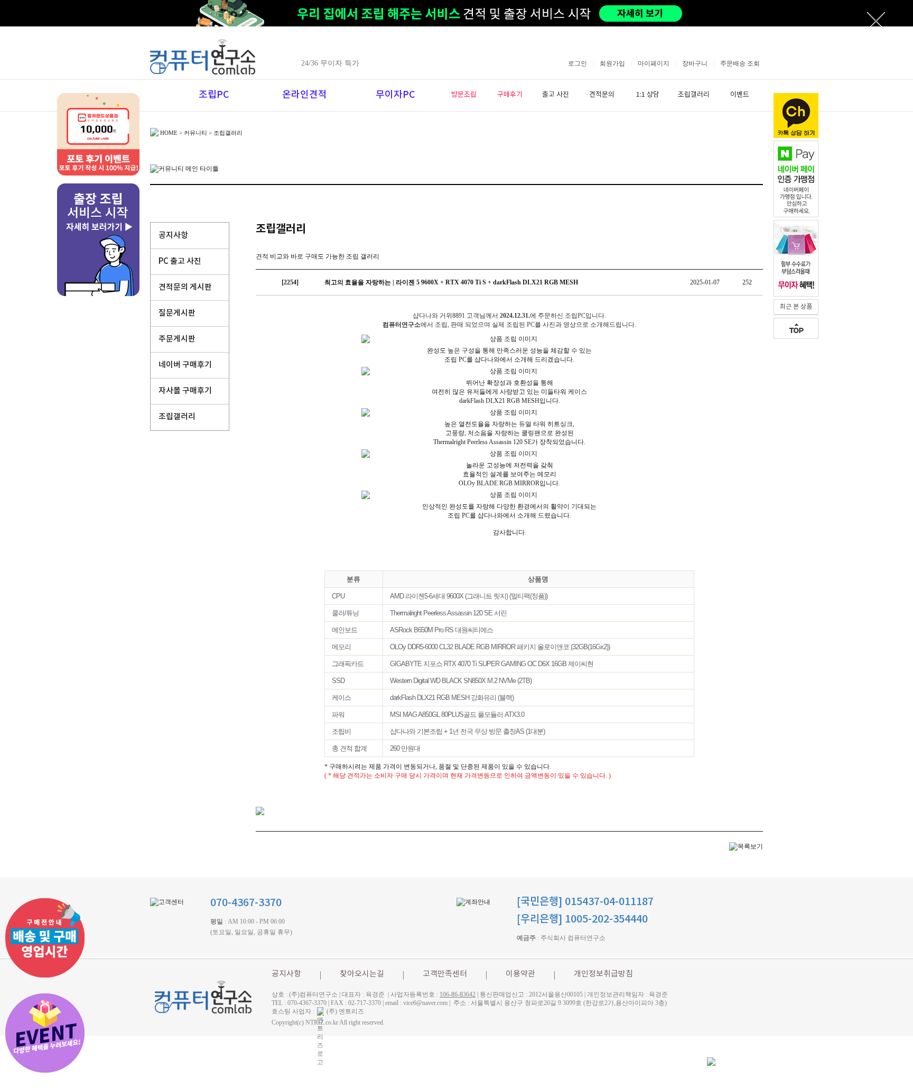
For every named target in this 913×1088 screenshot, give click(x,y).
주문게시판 (177, 339)
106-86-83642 (458, 994)
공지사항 (173, 235)
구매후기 (510, 95)
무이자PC (395, 94)
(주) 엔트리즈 (345, 1011)
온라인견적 (304, 94)
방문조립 (464, 95)
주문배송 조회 (740, 63)
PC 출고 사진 (180, 261)
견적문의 (601, 95)
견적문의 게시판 (185, 287)
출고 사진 (555, 95)
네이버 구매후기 (185, 365)
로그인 (577, 63)
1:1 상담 (647, 95)
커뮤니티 (195, 133)
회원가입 (612, 63)
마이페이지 (653, 63)
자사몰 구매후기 (185, 390)
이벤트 (739, 95)
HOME (169, 133)
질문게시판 (177, 313)
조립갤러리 (694, 95)
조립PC (214, 94)
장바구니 (694, 63)
